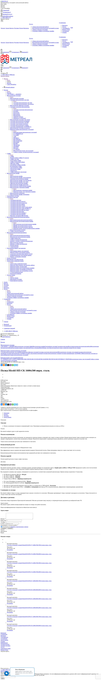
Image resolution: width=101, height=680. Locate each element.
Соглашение (4, 638)
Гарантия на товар (5, 648)
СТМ (17, 359)
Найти (2, 678)
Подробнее (10, 549)
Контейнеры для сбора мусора (48, 348)
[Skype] (15, 365)
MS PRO (49, 359)
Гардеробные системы (51, 346)
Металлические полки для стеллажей (80, 359)
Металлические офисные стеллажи (28, 352)
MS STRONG (28, 359)
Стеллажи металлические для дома (22, 102)
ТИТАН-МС (54, 359)
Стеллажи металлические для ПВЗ (15, 353)
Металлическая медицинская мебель (20, 235)
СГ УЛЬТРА (67, 359)
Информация (4, 643)
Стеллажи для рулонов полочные (33, 353)
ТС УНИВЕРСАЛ (5, 359)
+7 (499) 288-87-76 (5, 17)
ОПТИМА (61, 359)
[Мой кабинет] (1, 50)
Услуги (9, 292)
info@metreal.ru (6, 336)
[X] (8, 365)
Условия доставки (5, 645)
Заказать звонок (5, 76)
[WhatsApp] (13, 365)
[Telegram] (17, 365)
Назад (8, 80)
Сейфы (12, 156)
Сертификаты (4, 637)
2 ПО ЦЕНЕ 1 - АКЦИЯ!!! (8, 346)
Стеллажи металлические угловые (51, 353)
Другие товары (14, 278)
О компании (10, 302)
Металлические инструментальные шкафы (24, 224)
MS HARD (44, 359)
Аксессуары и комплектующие (18, 263)
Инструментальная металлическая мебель (21, 220)
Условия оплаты (5, 644)
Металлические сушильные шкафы (22, 190)
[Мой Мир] (6, 365)
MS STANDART (36, 359)
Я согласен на (15, 526)
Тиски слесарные (35, 348)
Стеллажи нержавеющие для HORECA (71, 353)
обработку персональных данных (19, 526)
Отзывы (3, 641)
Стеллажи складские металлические (23, 109)
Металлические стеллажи (17, 98)
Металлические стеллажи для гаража (68, 352)
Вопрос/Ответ (4, 650)
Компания (3, 633)
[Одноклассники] (4, 365)
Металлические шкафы (16, 176)
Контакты (3, 635)
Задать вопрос (4, 640)
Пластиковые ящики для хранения (19, 251)
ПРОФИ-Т (21, 359)
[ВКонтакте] (2, 365)
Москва (9, 83)
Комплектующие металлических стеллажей (25, 132)
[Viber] (10, 365)
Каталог (9, 92)
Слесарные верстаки (15, 200)
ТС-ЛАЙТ (13, 359)
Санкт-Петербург (11, 84)
